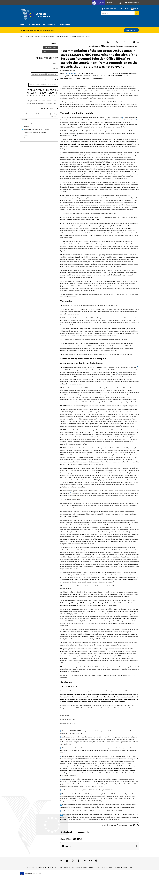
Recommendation (29, 138)
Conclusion (26, 135)
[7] (61, 794)
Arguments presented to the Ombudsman (34, 132)
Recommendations (48, 36)
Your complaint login (110, 8)
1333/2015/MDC (70, 73)
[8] (61, 805)
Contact (125, 8)
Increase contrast (133, 2)
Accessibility (53, 867)
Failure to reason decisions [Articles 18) (44, 74)
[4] (61, 756)
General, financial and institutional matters (43, 85)
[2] (61, 737)
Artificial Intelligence (88, 867)
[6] (61, 790)
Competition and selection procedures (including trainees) (41, 115)
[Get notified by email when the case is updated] (134, 42)
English (134, 8)
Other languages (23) (130, 46)
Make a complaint (49, 24)
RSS (131, 867)
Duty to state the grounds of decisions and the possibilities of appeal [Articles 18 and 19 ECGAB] (41, 102)
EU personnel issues (50, 52)
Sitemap (125, 867)
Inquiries (37, 36)
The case (66, 846)
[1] (122, 117)
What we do (33, 24)
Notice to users (31, 867)
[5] (61, 779)
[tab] (99, 846)
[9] (61, 811)
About (22, 24)
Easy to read (101, 3)
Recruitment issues (50, 47)
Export (104, 42)
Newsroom (64, 24)
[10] (61, 815)
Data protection (42, 867)
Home (22, 36)
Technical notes (64, 867)
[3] (61, 748)
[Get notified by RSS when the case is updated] (138, 42)
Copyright (100, 867)
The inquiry (26, 126)
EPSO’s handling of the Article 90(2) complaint (36, 129)
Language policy (75, 867)
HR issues (53, 63)
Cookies (117, 867)
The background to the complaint (32, 124)
